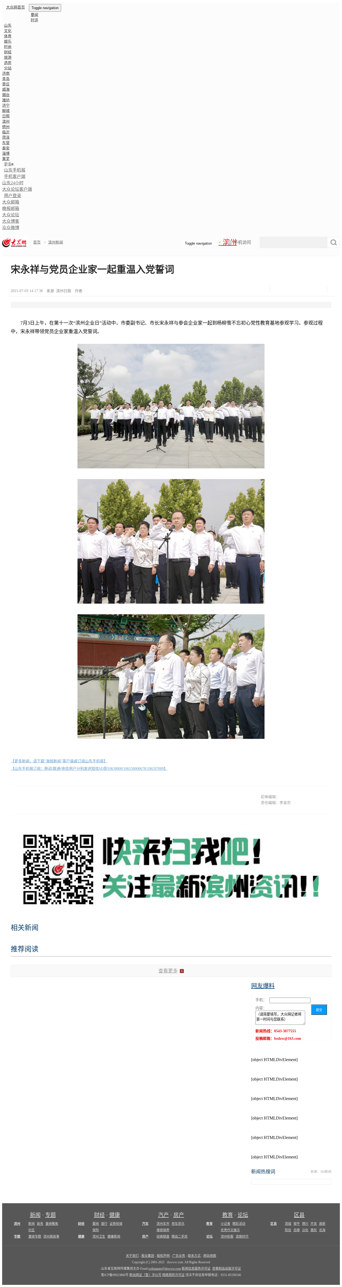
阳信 (288, 1230)
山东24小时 (13, 183)
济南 (6, 73)
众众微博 (10, 227)
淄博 (6, 154)
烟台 (6, 95)
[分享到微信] (278, 289)
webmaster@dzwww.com (164, 1268)
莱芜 (6, 159)
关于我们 (132, 1256)
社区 (31, 1230)
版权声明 (163, 1256)
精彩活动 (238, 1224)
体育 (7, 36)
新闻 (35, 1215)
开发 (313, 1224)
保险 (95, 1230)
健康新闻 (113, 1236)
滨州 (6, 121)
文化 (7, 31)
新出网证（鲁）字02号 (145, 1275)
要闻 (34, 15)
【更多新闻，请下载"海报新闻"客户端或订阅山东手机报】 (59, 761)
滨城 (288, 1224)
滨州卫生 (98, 1236)
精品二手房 (180, 1236)
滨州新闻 (55, 242)
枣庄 (6, 84)
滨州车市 (163, 1224)
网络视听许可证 (173, 1275)
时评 (34, 20)
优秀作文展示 (230, 1230)
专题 (50, 1215)
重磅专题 (34, 1236)
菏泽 (6, 138)
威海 (6, 89)
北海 (322, 1230)
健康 (114, 1215)
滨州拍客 (227, 1236)
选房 (7, 63)
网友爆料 (263, 985)
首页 (37, 242)
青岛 (6, 79)
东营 (6, 143)
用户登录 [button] (12, 195)
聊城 (6, 111)
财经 (7, 52)
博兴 (305, 1224)
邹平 (296, 1224)
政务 (40, 1224)
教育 (227, 1215)
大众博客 (10, 221)
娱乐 (7, 41)
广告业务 (178, 1256)
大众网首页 (15, 7)
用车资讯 (178, 1224)
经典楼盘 (163, 1236)
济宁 (6, 105)
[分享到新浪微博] (291, 289)
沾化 (305, 1230)
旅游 (7, 57)
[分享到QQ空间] (305, 289)
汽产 (163, 1215)
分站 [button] (7, 68)
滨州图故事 (51, 1236)
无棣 (296, 1230)
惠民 (313, 1230)
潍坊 (6, 100)
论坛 (243, 1215)
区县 (299, 1215)
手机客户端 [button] (14, 176)
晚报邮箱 (10, 208)
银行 (104, 1224)
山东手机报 (14, 170)
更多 (7, 164)
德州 (6, 127)
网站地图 (209, 1256)
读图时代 (242, 1236)
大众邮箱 (10, 202)
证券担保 (116, 1224)
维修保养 (163, 1230)
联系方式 (194, 1256)
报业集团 (147, 1256)
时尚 (7, 47)
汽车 (145, 1224)
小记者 (225, 1224)
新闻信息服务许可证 (196, 1268)
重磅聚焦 (51, 1224)
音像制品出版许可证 (226, 1268)
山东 (7, 25)
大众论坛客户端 (17, 189)
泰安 (6, 148)
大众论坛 (10, 215)
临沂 (6, 132)
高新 (322, 1224)
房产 (178, 1215)
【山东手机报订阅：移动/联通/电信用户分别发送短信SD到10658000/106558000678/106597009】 (89, 769)
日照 (6, 116)
